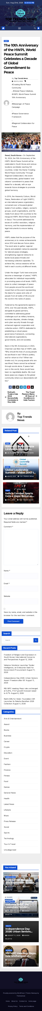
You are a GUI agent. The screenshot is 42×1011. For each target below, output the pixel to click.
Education (8, 753)
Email (7, 583)
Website (7, 596)
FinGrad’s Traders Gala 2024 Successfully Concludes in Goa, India (13, 397)
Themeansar (21, 996)
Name (7, 571)
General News (10, 793)
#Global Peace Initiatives (23, 91)
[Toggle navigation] (19, 28)
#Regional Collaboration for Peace (23, 125)
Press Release (10, 821)
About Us (14, 1001)
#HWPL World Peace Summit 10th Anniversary (24, 96)
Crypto (7, 747)
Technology (9, 838)
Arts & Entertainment (12, 719)
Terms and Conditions (26, 1006)
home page (32, 1001)
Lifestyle (7, 810)
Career (7, 741)
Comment (8, 527)
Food (6, 781)
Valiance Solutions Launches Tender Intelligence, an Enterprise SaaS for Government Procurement (19, 667)
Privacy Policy (12, 1006)
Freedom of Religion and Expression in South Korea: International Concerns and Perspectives (20, 657)
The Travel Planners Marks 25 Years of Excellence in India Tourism (28, 396)
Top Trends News (21, 78)
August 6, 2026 (13, 960)
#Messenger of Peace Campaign (21, 105)
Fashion (7, 764)
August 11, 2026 (14, 911)
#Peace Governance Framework (20, 115)
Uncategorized (10, 850)
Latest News (9, 804)
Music (6, 816)
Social (6, 827)
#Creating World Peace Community (21, 86)
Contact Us (23, 1001)
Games (7, 787)
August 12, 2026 (14, 886)
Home (8, 1001)
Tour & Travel (10, 844)
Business (7, 736)
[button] (35, 28)
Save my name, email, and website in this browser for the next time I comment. (20, 613)
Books (6, 730)
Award (6, 724)
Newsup (34, 993)
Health (6, 798)
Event (6, 41)
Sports (6, 833)
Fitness (7, 776)
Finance (7, 770)
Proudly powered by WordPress (14, 993)
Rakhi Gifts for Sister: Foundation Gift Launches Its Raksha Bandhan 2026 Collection (19, 701)
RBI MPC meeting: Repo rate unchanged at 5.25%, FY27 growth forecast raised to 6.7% (21, 690)
